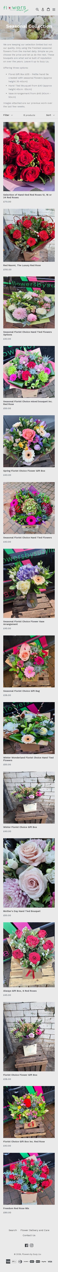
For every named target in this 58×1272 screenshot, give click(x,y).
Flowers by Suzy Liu (31, 1254)
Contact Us (29, 1235)
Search (13, 1230)
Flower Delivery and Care (35, 1230)
